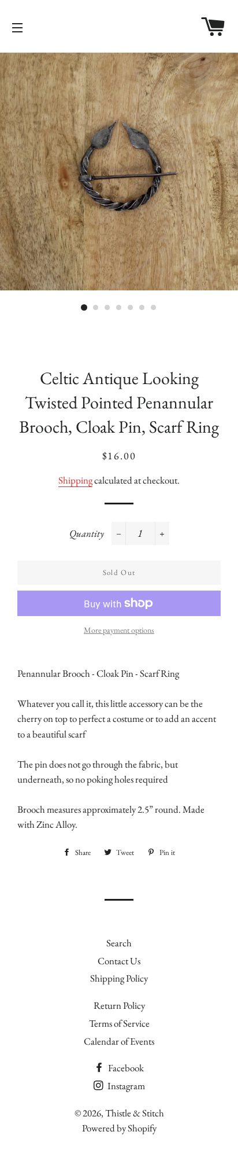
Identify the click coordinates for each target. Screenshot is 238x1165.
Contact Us (119, 960)
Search (119, 943)
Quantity (86, 533)
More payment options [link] (119, 630)
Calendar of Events (119, 1041)
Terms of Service (119, 1023)
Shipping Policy (119, 978)
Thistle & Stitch (134, 1113)
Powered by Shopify (119, 1128)
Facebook (125, 1067)
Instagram (125, 1085)
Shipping (75, 480)
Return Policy (119, 1005)
